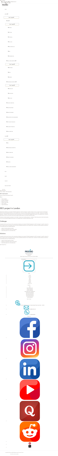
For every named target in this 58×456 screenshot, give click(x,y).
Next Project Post (3, 244)
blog (30, 278)
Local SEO (10, 41)
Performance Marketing (11, 147)
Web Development (10, 107)
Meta (10, 72)
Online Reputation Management (12, 117)
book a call (3, 189)
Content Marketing (30, 290)
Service (30, 276)
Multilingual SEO (12, 46)
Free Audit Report (8, 185)
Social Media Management (11, 166)
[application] (7, 14)
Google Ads (11, 88)
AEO (9, 51)
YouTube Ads (11, 93)
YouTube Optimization (11, 126)
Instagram (10, 67)
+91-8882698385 (5, 1)
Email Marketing (10, 131)
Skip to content (2, 0)
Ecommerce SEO (11, 56)
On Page (10, 27)
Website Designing (10, 157)
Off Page (10, 32)
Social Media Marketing (30, 294)
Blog (5, 171)
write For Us (30, 283)
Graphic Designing (10, 112)
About (6, 176)
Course (6, 136)
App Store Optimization (30, 293)
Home (6, 9)
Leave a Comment (3, 195)
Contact (30, 280)
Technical (10, 37)
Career (30, 282)
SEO (7, 20)
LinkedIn (10, 77)
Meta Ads (10, 98)
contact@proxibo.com (12, 1)
